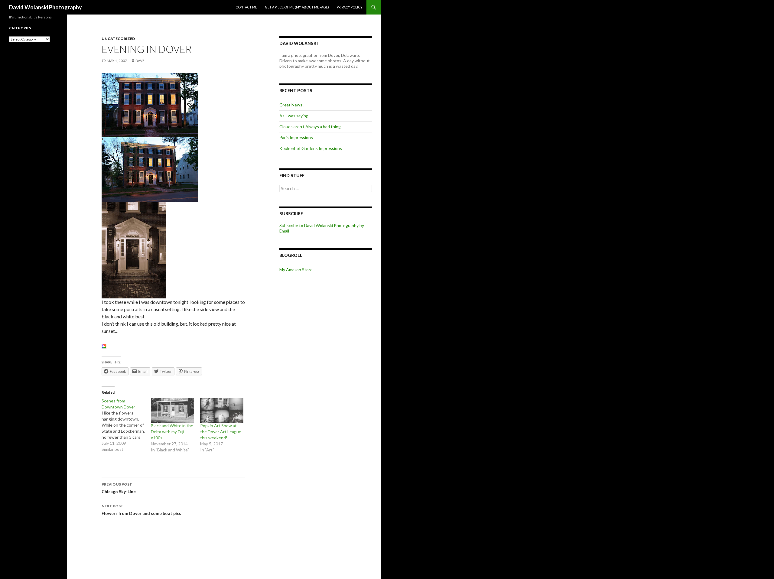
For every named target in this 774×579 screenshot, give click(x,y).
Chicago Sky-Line (119, 488)
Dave (140, 60)
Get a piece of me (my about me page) (297, 7)
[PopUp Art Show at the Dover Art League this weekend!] (221, 410)
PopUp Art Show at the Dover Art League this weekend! (220, 431)
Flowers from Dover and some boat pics (141, 510)
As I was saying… (295, 115)
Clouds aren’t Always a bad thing (310, 126)
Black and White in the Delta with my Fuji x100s (172, 431)
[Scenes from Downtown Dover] (126, 425)
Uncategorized (118, 38)
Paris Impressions (296, 137)
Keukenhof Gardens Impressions (310, 148)
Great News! (291, 104)
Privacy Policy (350, 7)
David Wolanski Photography (45, 7)
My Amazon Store (296, 269)
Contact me (246, 7)
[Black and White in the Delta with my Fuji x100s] (172, 410)
